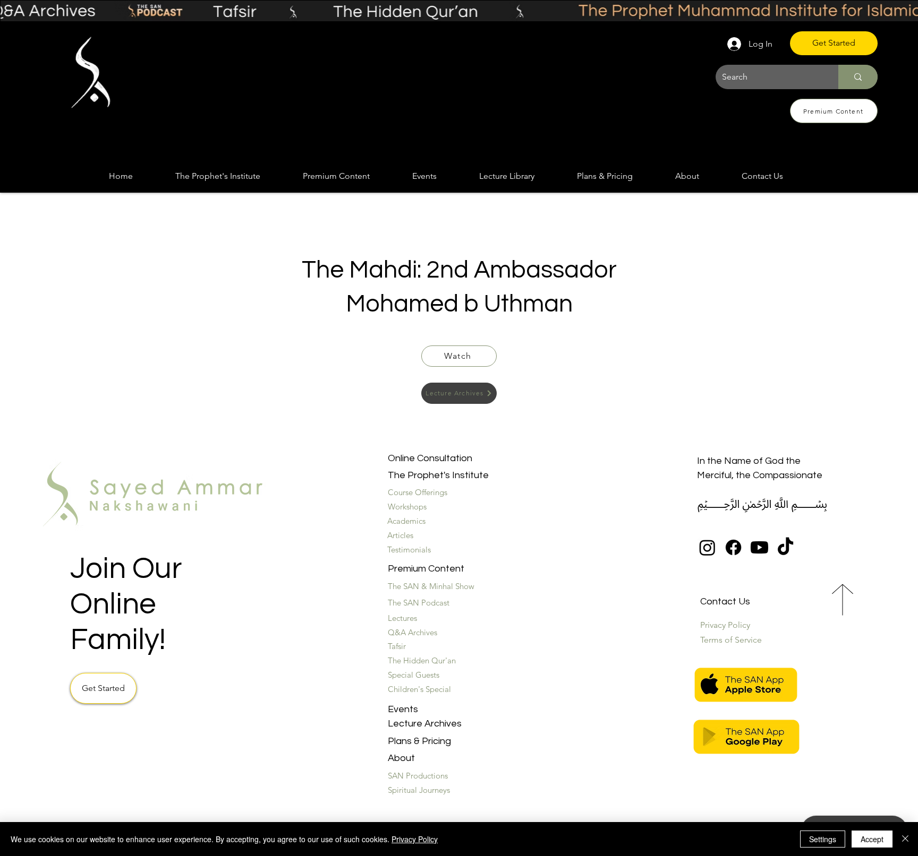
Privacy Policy (415, 839)
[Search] (858, 77)
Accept (872, 839)
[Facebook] (733, 547)
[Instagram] (707, 547)
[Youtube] (759, 547)
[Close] (905, 839)
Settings (822, 839)
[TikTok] (785, 547)
